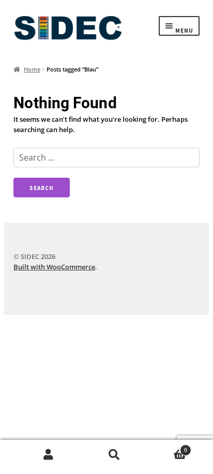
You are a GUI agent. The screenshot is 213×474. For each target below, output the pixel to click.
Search (114, 454)
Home (32, 69)
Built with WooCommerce (54, 266)
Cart (167, 447)
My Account (48, 454)
